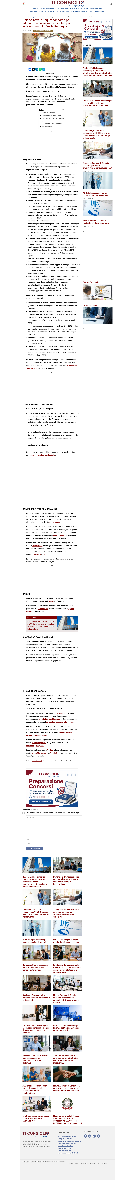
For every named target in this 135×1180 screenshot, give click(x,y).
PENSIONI (83, 11)
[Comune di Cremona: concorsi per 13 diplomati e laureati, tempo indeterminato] (36, 953)
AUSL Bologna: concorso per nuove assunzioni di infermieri (35, 940)
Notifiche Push (72, 1169)
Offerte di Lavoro (37, 9)
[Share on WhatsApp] (40, 69)
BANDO (44, 121)
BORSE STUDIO (65, 11)
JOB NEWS (41, 11)
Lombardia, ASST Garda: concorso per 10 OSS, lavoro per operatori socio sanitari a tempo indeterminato (36, 913)
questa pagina (54, 522)
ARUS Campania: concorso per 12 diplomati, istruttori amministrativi (35, 1118)
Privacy (98, 1163)
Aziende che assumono (66, 9)
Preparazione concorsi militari (68, 1153)
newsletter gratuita (39, 743)
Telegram (40, 746)
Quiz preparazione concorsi (67, 1136)
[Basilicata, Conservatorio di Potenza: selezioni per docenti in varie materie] (36, 983)
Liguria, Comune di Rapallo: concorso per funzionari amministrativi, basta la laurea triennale (66, 999)
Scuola (57, 9)
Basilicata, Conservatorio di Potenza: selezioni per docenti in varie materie (36, 997)
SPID (36, 554)
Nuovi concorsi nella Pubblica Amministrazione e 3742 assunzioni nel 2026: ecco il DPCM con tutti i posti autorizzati (67, 1119)
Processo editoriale (84, 1163)
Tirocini (86, 9)
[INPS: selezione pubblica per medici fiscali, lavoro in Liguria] (67, 928)
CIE (39, 554)
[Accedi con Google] (23, 3)
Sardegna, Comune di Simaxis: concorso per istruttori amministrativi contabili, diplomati (66, 913)
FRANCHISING (33, 11)
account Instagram (39, 753)
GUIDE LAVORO (90, 11)
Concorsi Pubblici (48, 9)
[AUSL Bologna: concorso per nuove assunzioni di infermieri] (36, 928)
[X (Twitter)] (89, 1136)
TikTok (50, 750)
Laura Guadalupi (37, 761)
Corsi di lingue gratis (65, 1148)
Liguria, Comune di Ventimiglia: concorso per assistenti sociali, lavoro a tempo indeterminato (66, 1088)
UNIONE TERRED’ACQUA (49, 126)
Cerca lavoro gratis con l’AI (67, 1143)
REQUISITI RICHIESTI (48, 113)
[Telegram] (98, 1136)
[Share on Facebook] (30, 69)
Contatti (76, 1163)
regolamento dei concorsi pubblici (42, 455)
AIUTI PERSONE (57, 11)
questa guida (37, 546)
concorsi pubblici (59, 713)
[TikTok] (94, 1136)
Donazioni (93, 1169)
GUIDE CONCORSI (99, 11)
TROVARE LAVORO (75, 11)
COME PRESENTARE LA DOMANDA (53, 118)
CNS (44, 554)
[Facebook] (85, 1136)
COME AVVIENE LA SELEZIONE (52, 115)
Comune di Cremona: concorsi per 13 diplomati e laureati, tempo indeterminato (35, 967)
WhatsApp (30, 746)
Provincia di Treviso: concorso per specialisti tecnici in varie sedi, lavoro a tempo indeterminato (66, 880)
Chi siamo (71, 1163)
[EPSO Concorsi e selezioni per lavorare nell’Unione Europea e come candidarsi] (67, 1013)
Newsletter (92, 1163)
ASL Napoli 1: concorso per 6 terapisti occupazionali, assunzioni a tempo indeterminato (34, 1089)
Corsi (81, 9)
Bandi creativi (94, 9)
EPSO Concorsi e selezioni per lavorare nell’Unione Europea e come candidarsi (66, 1027)
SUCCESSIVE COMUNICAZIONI (52, 124)
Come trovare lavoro (64, 1150)
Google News (55, 753)
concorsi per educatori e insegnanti (59, 722)
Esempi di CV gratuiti (65, 1139)
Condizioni (87, 1169)
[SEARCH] (111, 4)
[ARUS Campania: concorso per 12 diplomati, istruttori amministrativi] (36, 1104)
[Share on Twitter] (33, 69)
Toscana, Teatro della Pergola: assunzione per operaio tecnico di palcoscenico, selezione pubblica (35, 1029)
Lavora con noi (80, 1169)
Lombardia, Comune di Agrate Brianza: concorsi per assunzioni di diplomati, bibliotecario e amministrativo (67, 969)
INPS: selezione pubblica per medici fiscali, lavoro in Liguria (66, 940)
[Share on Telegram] (43, 69)
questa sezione (42, 609)
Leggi (100, 9)
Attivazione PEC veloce (65, 1146)
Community (104, 1163)
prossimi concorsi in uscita (49, 719)
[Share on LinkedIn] (36, 69)
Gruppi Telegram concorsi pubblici (69, 1141)
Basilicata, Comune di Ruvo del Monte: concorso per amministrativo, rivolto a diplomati (35, 1059)
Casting (76, 9)
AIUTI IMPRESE (48, 11)
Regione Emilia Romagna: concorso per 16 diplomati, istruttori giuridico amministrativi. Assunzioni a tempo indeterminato (34, 882)
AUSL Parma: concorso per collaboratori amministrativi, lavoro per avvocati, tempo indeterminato (65, 1059)
